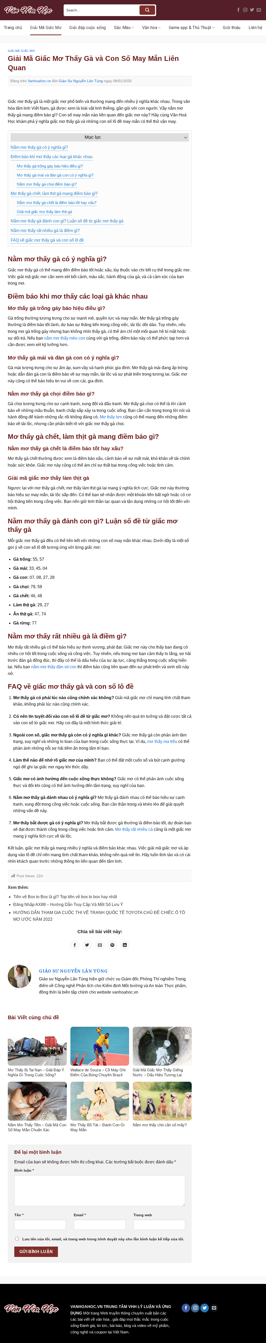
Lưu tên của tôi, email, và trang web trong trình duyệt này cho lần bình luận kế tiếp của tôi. (103, 1239)
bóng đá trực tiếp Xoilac (191, 1295)
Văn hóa (149, 27)
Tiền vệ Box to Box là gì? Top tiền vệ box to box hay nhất (65, 897)
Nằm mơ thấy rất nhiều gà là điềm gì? (45, 230)
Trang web (143, 1215)
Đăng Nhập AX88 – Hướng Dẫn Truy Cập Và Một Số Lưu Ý (68, 904)
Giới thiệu (231, 27)
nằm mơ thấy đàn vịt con (53, 667)
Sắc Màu (122, 27)
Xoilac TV (227, 1295)
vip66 (40, 1295)
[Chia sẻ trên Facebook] (75, 945)
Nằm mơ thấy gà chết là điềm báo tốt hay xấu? (56, 202)
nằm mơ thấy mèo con (64, 338)
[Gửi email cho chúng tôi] (259, 10)
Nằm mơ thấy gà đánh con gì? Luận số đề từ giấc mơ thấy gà (67, 221)
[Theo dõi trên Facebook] (238, 10)
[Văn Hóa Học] (30, 10)
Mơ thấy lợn (111, 417)
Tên (18, 1215)
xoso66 (23, 1295)
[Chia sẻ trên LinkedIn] (124, 945)
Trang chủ (13, 27)
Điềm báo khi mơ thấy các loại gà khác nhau (51, 156)
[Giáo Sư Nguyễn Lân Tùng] (19, 976)
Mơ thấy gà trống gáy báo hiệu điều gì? (50, 166)
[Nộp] (147, 10)
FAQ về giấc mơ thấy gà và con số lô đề (47, 240)
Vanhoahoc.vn (39, 81)
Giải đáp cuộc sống (87, 27)
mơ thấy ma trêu (162, 741)
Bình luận (24, 1170)
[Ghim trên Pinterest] (112, 945)
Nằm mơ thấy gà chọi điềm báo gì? (47, 184)
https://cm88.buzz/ (66, 1295)
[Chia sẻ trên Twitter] (87, 945)
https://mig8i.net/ (103, 1295)
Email (80, 1215)
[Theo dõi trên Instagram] (245, 10)
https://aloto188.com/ (143, 1295)
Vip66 (6, 1295)
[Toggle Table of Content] (183, 137)
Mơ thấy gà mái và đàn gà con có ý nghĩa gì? (55, 175)
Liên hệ (255, 27)
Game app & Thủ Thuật (190, 27)
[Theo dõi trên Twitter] (252, 10)
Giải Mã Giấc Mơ (45, 27)
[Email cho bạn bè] (100, 945)
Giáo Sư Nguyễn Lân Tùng (81, 81)
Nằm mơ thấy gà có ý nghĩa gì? (39, 147)
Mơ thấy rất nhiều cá (134, 829)
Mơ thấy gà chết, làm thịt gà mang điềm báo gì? (54, 193)
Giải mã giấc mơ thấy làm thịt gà (44, 211)
